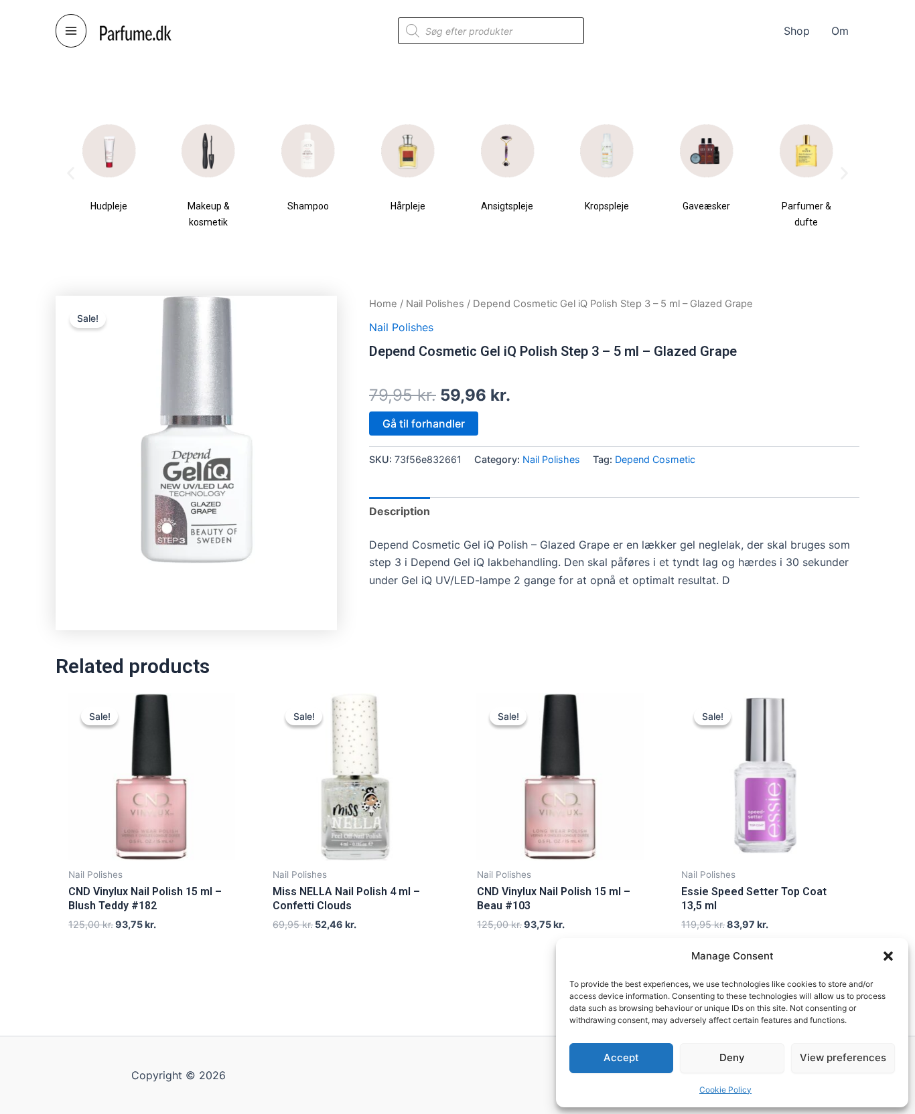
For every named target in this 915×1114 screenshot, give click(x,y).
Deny (732, 1057)
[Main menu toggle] (71, 31)
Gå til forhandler (423, 423)
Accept (621, 1057)
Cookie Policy (725, 1090)
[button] (888, 956)
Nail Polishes (435, 304)
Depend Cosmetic (655, 459)
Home (383, 304)
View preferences (843, 1057)
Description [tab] (399, 511)
